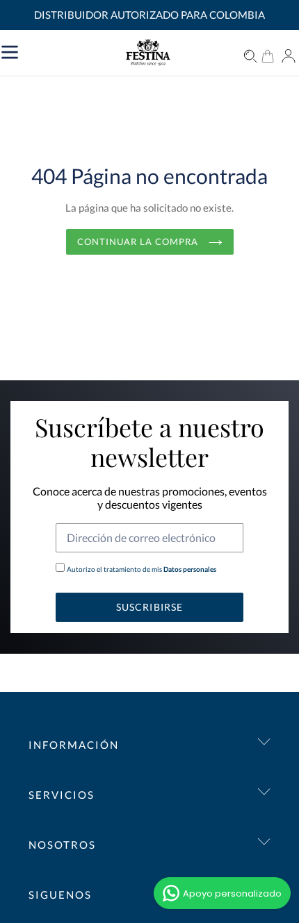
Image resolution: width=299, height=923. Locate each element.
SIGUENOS (60, 894)
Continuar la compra (139, 241)
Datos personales (189, 569)
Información (74, 744)
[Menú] (74, 50)
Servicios (62, 794)
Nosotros (62, 844)
